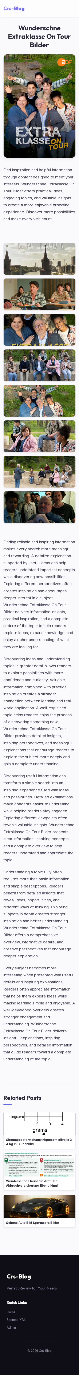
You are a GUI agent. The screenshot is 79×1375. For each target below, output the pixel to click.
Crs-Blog (19, 1276)
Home (11, 1312)
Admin (11, 1328)
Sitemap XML (17, 1320)
